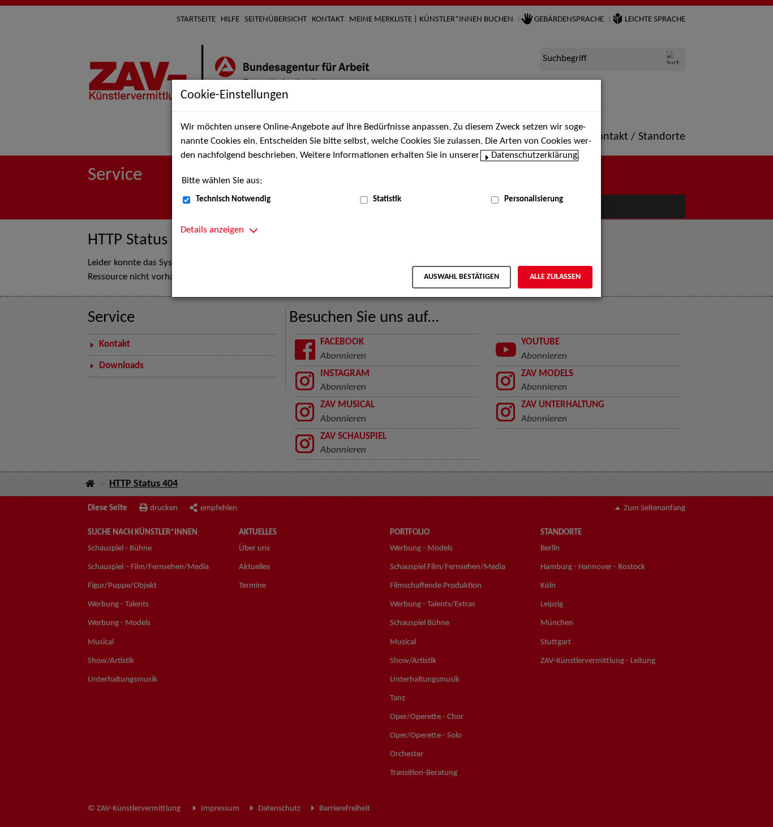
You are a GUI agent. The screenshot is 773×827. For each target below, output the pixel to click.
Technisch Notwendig (233, 199)
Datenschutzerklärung (534, 155)
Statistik (387, 199)
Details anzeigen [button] (212, 230)
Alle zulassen (555, 277)
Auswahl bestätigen (461, 277)
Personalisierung (533, 199)
